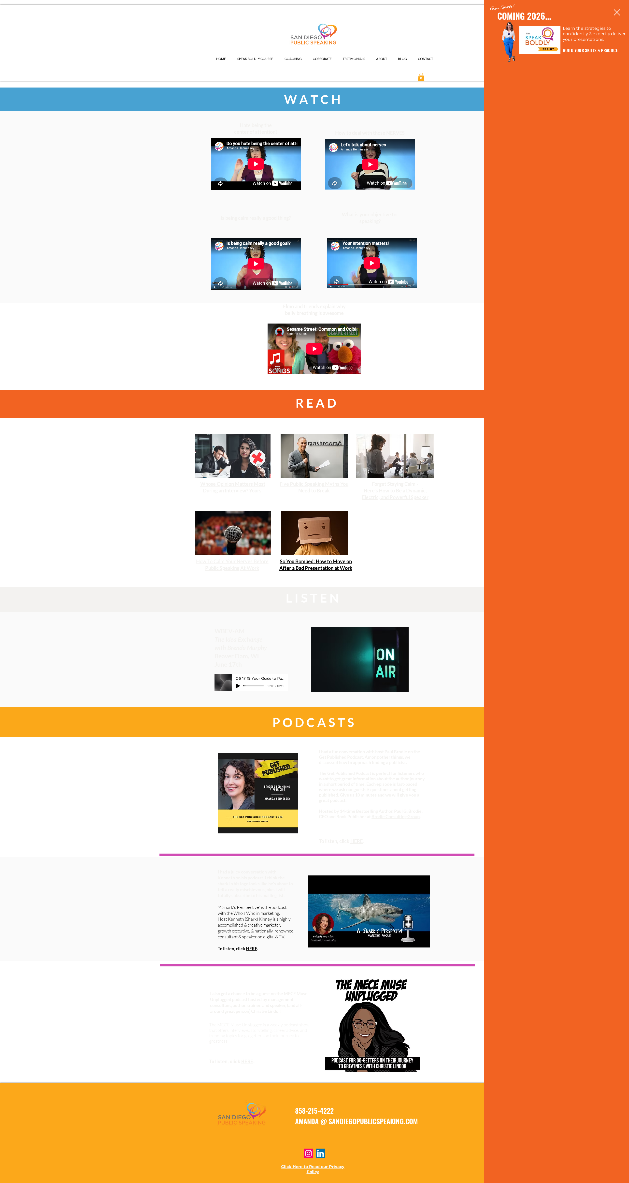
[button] (617, 12)
